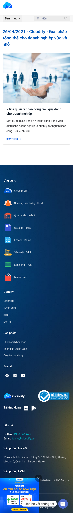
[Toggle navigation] (68, 7)
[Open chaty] (63, 504)
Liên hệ (7, 321)
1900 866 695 (22, 434)
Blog (6, 314)
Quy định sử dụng (13, 355)
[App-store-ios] (26, 408)
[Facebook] (7, 375)
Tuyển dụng (10, 307)
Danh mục (11, 18)
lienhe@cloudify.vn (23, 438)
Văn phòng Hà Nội (15, 448)
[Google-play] (34, 408)
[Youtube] (23, 375)
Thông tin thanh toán (15, 348)
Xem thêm (12, 139)
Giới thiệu (9, 300)
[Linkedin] (15, 375)
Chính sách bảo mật (15, 342)
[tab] (38, 478)
